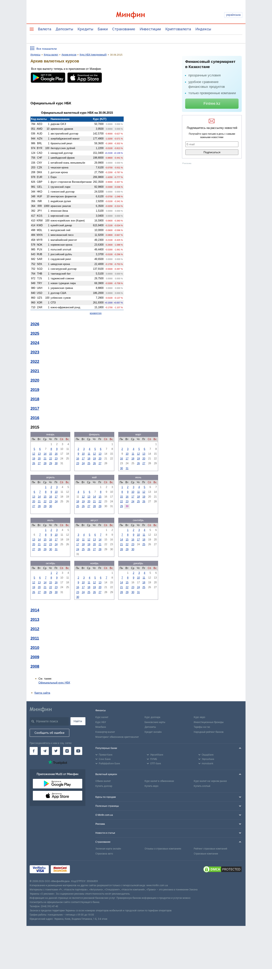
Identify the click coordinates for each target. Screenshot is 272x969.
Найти (78, 721)
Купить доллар (103, 786)
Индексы (203, 29)
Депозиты (64, 29)
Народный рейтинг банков (209, 732)
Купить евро (151, 786)
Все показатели (46, 48)
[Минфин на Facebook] (34, 751)
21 (45, 458)
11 (89, 453)
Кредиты (85, 29)
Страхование (123, 29)
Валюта (44, 29)
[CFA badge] (81, 870)
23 (56, 458)
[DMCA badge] (222, 869)
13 (39, 453)
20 (39, 458)
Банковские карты (155, 722)
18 (88, 458)
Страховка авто (104, 853)
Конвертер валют (105, 732)
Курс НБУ (100, 722)
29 (50, 463)
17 (83, 458)
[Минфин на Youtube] (78, 751)
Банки (103, 29)
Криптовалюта (178, 29)
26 (33, 463)
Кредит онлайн (153, 732)
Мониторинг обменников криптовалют (117, 737)
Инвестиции (150, 29)
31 (127, 468)
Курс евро (199, 717)
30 (56, 463)
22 (50, 458)
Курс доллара (152, 717)
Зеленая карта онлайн (108, 848)
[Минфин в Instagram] (67, 751)
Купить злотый (202, 786)
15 (50, 453)
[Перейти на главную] (136, 15)
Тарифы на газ (202, 727)
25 (88, 463)
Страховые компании (206, 853)
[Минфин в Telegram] (45, 751)
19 (33, 458)
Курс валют (101, 717)
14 (45, 453)
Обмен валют (103, 781)
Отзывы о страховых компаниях (163, 848)
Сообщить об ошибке (49, 732)
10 (83, 453)
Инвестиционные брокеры (209, 722)
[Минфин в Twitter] (56, 751)
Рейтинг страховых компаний (210, 848)
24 (83, 463)
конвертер (96, 313)
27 (39, 463)
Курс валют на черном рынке (210, 781)
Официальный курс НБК (54, 682)
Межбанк (100, 727)
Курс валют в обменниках (159, 781)
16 (56, 453)
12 (33, 453)
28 (45, 463)
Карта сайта (42, 692)
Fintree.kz (212, 103)
